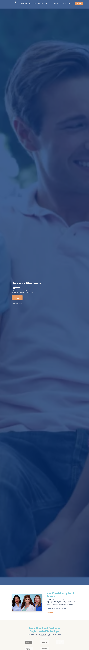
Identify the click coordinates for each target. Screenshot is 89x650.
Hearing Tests (32, 3)
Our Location (48, 3)
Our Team (40, 3)
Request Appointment (31, 297)
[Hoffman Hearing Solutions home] (16, 3)
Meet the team (50, 612)
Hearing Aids (24, 3)
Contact (70, 3)
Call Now (79, 3)
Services (56, 3)
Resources (62, 3)
